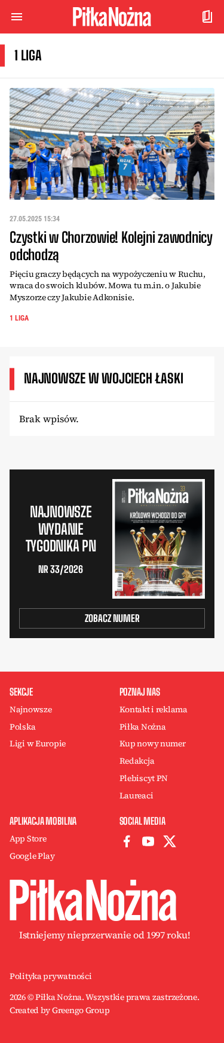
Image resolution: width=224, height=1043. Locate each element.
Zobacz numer (112, 618)
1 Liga (19, 318)
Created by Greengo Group (59, 1010)
